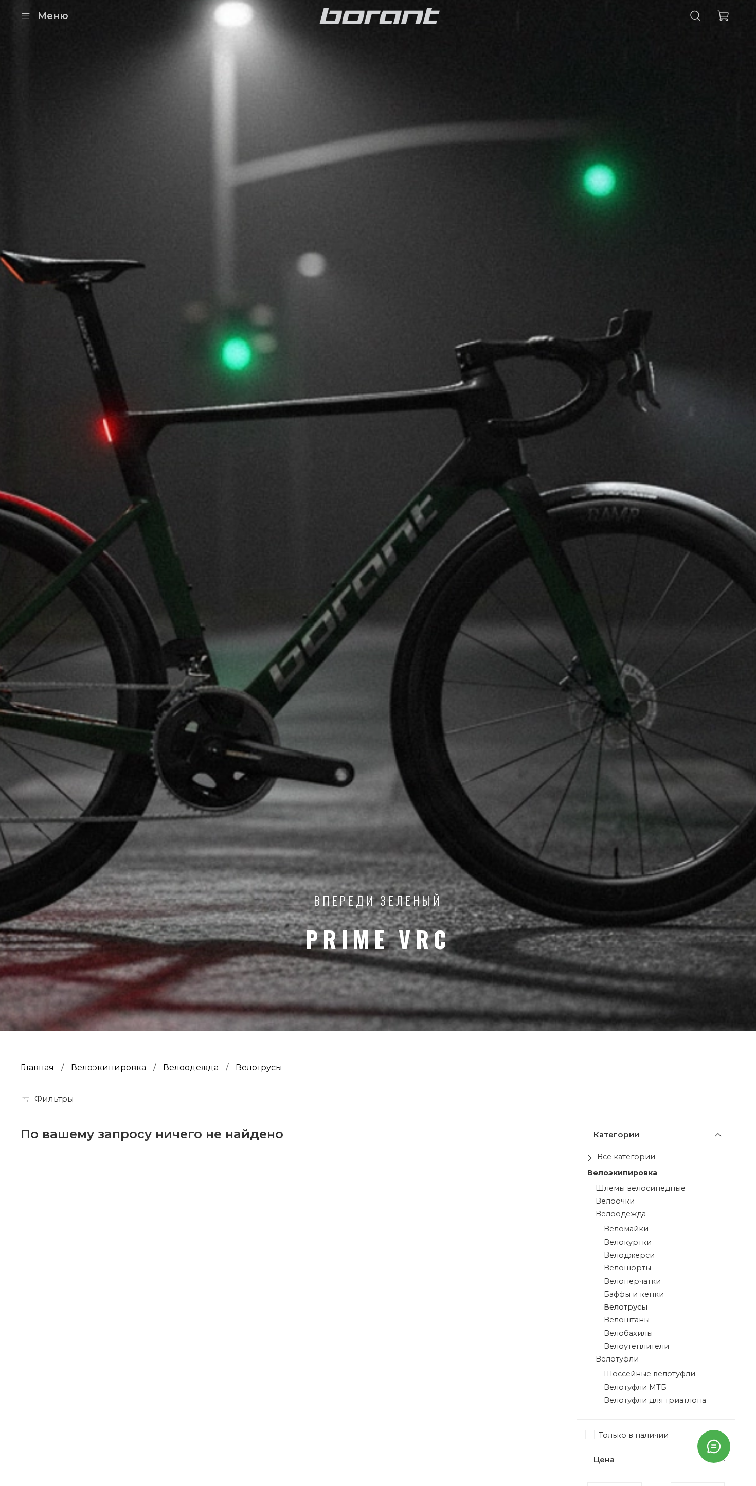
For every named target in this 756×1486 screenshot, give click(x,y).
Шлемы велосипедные (641, 1188)
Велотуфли (617, 1359)
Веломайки (626, 1229)
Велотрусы (625, 1307)
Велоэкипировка (108, 1067)
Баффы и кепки (634, 1294)
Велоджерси (629, 1255)
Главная (37, 1067)
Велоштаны (627, 1320)
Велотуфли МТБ (635, 1387)
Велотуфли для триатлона (655, 1400)
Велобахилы (628, 1333)
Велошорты (627, 1268)
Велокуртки (628, 1242)
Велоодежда (191, 1067)
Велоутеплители (636, 1346)
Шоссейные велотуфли (649, 1374)
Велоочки (615, 1201)
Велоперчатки (632, 1281)
